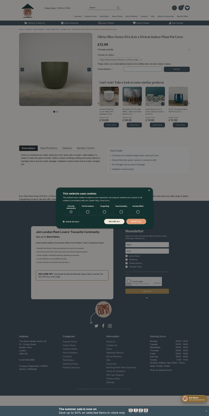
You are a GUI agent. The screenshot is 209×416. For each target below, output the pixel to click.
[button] (71, 221)
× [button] (149, 190)
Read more (105, 200)
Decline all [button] (114, 221)
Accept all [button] (136, 221)
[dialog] (104, 208)
